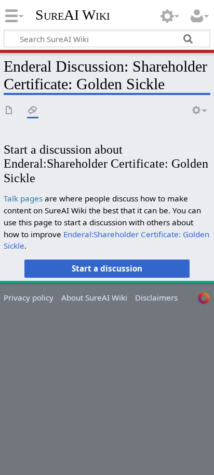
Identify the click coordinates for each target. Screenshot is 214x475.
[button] (107, 268)
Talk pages (23, 198)
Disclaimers (156, 297)
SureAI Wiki (72, 15)
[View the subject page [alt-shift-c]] (9, 111)
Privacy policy (29, 297)
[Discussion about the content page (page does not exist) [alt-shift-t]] (32, 111)
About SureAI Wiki (94, 297)
